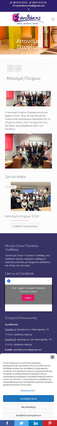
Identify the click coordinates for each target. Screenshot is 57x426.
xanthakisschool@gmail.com (30, 5)
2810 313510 (20, 2)
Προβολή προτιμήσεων (28, 415)
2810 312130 (39, 2)
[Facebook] (28, 9)
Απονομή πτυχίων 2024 (22, 216)
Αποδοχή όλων (28, 398)
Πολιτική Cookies (28, 291)
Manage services (28, 390)
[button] (52, 357)
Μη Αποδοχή (28, 406)
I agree (28, 297)
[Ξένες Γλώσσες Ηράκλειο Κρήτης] (28, 19)
